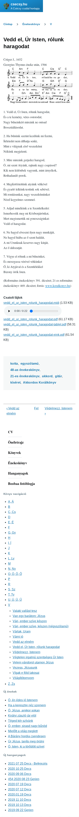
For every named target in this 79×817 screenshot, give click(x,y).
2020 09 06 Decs (19, 774)
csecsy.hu (19, 4)
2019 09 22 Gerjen (20, 810)
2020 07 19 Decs (19, 784)
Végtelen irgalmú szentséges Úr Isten (38, 657)
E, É (11, 522)
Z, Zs (11, 683)
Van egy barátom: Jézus (29, 616)
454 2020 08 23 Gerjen (23, 779)
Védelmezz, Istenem (26, 652)
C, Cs (12, 512)
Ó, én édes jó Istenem (23, 700)
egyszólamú (30, 363)
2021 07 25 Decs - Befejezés (27, 763)
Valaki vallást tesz (25, 610)
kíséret (15, 382)
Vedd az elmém (23, 641)
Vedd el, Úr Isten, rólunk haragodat (36, 647)
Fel (36, 408)
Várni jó (18, 636)
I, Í (9, 543)
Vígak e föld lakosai (26, 672)
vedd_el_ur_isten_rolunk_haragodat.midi (31, 302)
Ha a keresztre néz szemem (27, 705)
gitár (58, 376)
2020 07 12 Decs (19, 789)
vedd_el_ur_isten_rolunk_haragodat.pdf (30, 319)
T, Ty (11, 594)
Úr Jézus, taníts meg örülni (26, 741)
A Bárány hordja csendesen (27, 736)
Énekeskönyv (31, 24)
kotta (14, 363)
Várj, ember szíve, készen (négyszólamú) (40, 626)
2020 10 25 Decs (19, 768)
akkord (47, 376)
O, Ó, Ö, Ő (15, 574)
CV (10, 431)
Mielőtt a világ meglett (23, 731)
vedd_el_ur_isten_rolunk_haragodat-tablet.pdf (34, 324)
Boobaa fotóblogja (21, 483)
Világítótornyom (23, 678)
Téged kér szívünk (20, 720)
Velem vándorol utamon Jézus (33, 662)
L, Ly (11, 558)
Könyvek (14, 452)
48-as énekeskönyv (25, 370)
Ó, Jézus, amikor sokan (24, 710)
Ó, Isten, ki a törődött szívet (26, 746)
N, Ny (12, 568)
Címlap (7, 24)
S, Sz (11, 589)
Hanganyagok (18, 473)
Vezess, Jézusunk (25, 667)
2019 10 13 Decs (19, 804)
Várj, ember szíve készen (30, 621)
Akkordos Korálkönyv (39, 382)
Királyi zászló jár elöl (22, 715)
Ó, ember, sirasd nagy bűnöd (27, 726)
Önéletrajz (16, 442)
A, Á (11, 501)
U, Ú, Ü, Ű (15, 599)
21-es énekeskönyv (25, 376)
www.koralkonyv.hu (57, 286)
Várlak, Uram (21, 631)
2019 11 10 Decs (19, 799)
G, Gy (12, 532)
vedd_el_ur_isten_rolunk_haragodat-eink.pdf (33, 334)
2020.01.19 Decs (19, 794)
